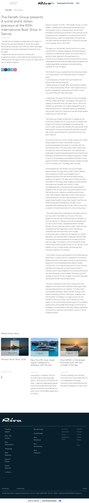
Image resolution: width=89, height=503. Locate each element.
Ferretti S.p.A (28, 493)
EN (77, 3)
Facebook (79, 429)
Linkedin (79, 437)
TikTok (78, 445)
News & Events (18, 10)
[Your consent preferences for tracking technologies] (1, 377)
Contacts (8, 472)
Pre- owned (65, 429)
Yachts (51, 3)
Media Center (65, 431)
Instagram (79, 431)
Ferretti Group (6, 493)
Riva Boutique (38, 429)
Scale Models (38, 433)
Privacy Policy (5, 488)
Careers (64, 434)
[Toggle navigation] (14, 3)
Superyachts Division (65, 3)
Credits (84, 488)
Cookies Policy (20, 488)
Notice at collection (33, 501)
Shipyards (8, 449)
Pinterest (79, 440)
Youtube (79, 434)
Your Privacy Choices (49, 501)
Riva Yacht (9, 10)
